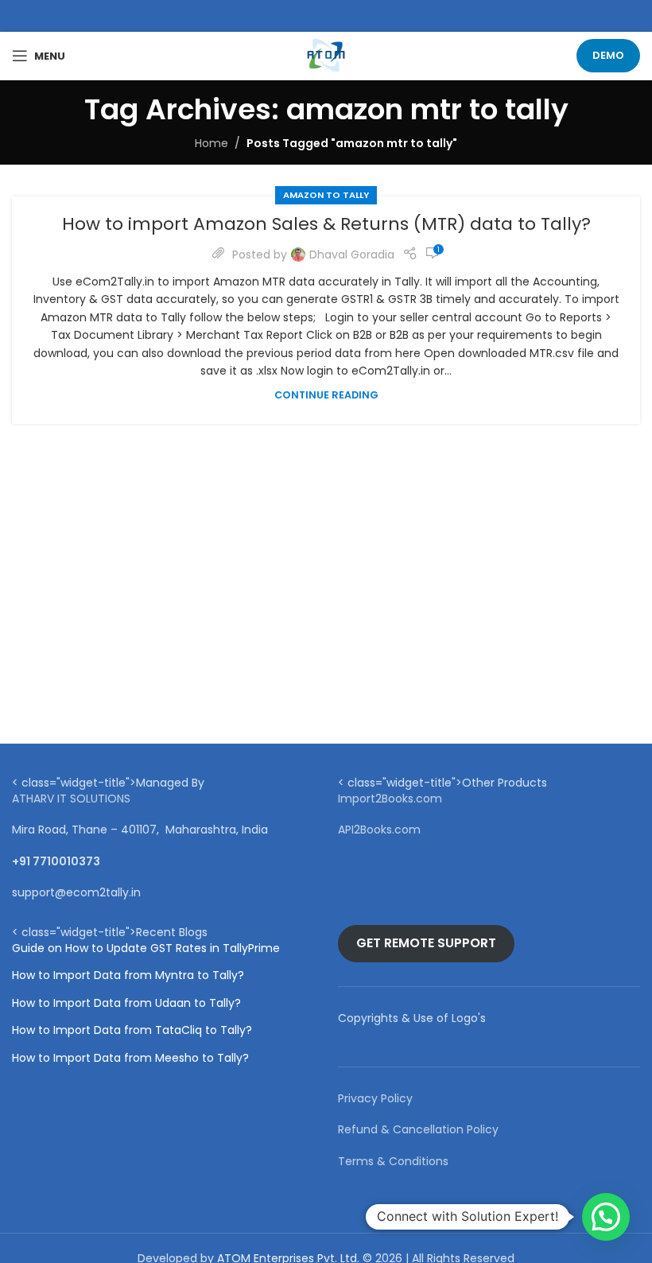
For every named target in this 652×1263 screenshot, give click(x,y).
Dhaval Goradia (351, 254)
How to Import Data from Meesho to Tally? (130, 1058)
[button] (606, 1217)
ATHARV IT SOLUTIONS (71, 798)
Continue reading (326, 395)
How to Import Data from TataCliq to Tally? (132, 1030)
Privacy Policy (375, 1098)
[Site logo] (326, 55)
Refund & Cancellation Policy (418, 1129)
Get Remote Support (426, 943)
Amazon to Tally (326, 194)
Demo (608, 55)
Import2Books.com (390, 798)
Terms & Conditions (393, 1161)
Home (211, 143)
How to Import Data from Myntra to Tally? (128, 975)
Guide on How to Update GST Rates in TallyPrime (146, 948)
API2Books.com (379, 829)
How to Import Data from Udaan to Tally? (126, 1003)
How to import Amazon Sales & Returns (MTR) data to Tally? (326, 224)
